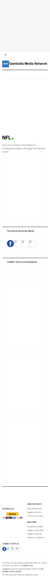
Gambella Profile (34, 512)
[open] (5, 55)
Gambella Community (36, 538)
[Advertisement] (25, 25)
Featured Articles (34, 509)
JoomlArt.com (27, 565)
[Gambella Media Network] (25, 64)
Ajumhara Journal (35, 527)
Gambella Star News (35, 530)
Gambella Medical (34, 534)
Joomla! (5, 569)
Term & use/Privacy (35, 516)
